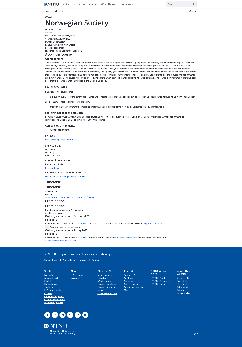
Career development (54, 296)
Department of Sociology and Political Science (66, 176)
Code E (83, 223)
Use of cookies (184, 278)
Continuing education (54, 299)
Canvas (95, 260)
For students (69, 260)
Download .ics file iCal (84, 197)
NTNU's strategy (105, 281)
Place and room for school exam (64, 227)
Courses (48, 293)
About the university (107, 275)
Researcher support (133, 287)
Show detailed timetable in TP (59, 197)
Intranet (83, 260)
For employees (51, 260)
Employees (129, 278)
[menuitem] (66, 4)
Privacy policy (183, 287)
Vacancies (75, 278)
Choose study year (53, 29)
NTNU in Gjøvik (158, 278)
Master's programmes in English (51, 278)
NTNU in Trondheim (160, 281)
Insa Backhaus (52, 168)
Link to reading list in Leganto (59, 139)
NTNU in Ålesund (159, 284)
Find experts (130, 281)
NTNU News (77, 275)
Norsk (194, 11)
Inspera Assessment (153, 223)
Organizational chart (107, 293)
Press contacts (131, 284)
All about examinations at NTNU (60, 240)
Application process (53, 302)
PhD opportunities (53, 290)
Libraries (101, 278)
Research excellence (106, 284)
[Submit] (193, 4)
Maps (126, 290)
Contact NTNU (131, 275)
